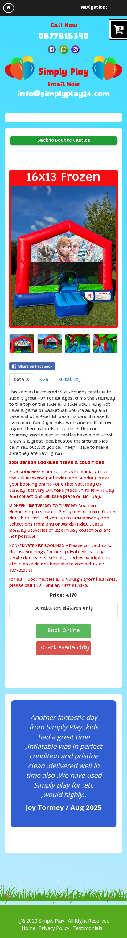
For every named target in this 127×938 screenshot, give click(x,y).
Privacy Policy (54, 928)
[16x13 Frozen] (63, 256)
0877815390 (63, 36)
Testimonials (87, 928)
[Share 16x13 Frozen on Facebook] (63, 366)
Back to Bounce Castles (63, 141)
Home (28, 928)
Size (43, 380)
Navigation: (94, 8)
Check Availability (65, 648)
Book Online (64, 631)
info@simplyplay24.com (64, 95)
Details (21, 380)
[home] (8, 8)
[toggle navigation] (115, 8)
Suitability (70, 380)
